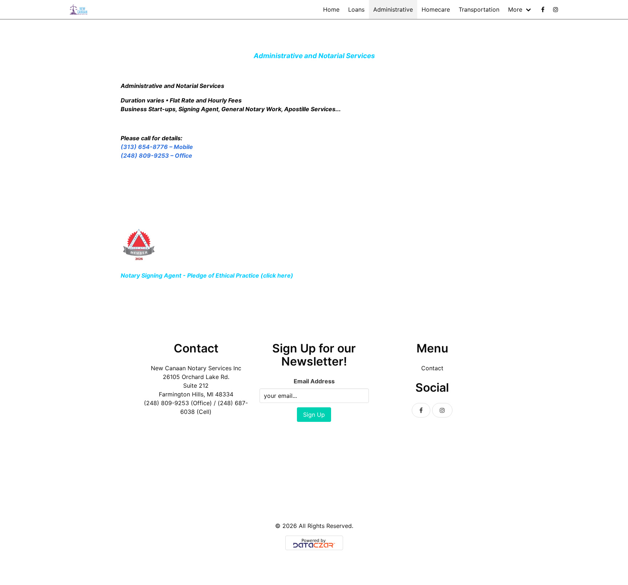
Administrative (393, 9)
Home (331, 9)
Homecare (436, 9)
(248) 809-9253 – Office (156, 155)
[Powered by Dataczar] (314, 543)
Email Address (314, 381)
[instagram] (556, 9)
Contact (432, 368)
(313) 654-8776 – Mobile (157, 146)
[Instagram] (442, 410)
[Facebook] (543, 9)
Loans (356, 9)
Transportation (479, 9)
